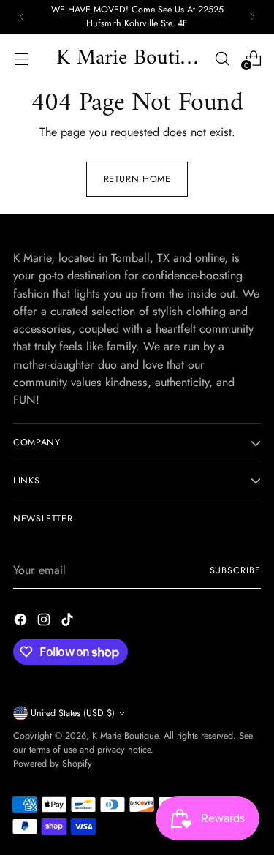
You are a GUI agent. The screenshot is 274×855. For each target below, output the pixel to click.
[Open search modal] (222, 58)
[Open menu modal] (21, 58)
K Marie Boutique (125, 735)
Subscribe (235, 570)
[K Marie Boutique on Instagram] (45, 622)
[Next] (252, 17)
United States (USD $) (73, 713)
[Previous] (22, 17)
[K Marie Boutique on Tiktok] (68, 622)
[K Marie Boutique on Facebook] (22, 622)
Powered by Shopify (52, 763)
